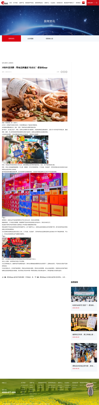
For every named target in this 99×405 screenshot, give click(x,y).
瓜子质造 (40, 385)
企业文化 (23, 387)
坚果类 (31, 387)
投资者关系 (60, 3)
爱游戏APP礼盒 (33, 394)
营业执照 (26, 404)
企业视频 (30, 38)
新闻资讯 (11, 38)
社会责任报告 (68, 387)
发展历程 (23, 394)
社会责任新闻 (68, 385)
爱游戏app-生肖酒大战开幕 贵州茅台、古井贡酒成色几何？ (57, 277)
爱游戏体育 (47, 404)
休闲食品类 (32, 389)
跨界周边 (32, 396)
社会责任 (53, 3)
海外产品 (32, 398)
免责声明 (22, 404)
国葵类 (31, 385)
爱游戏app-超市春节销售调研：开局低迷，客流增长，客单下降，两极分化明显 (30, 277)
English (90, 3)
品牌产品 (21, 3)
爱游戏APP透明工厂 (69, 3)
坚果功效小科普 (51, 387)
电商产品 (32, 391)
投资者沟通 (74, 385)
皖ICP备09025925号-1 (34, 404)
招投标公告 (49, 38)
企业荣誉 (23, 389)
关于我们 (15, 3)
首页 (10, 3)
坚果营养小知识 (51, 385)
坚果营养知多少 (39, 3)
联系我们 (78, 3)
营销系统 (23, 391)
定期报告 (74, 387)
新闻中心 (47, 3)
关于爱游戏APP (24, 385)
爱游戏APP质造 (29, 3)
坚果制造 (40, 387)
